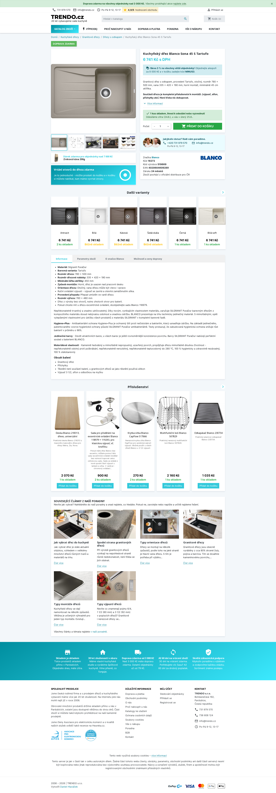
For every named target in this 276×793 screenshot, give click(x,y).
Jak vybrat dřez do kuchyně (71, 542)
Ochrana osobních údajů (138, 715)
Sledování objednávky (172, 693)
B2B (127, 732)
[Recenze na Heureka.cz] (91, 736)
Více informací (155, 103)
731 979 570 (61, 10)
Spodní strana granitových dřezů (114, 544)
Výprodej (89, 29)
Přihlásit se (166, 698)
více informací (159, 755)
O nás (128, 702)
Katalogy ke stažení (136, 711)
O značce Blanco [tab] (114, 258)
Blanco (155, 157)
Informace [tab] (61, 258)
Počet (146, 126)
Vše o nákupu (193, 29)
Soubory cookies (134, 719)
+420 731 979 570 (177, 142)
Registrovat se (168, 702)
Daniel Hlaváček (69, 786)
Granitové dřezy (193, 542)
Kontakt (214, 29)
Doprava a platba (149, 29)
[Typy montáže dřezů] (73, 585)
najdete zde (179, 3)
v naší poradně (99, 631)
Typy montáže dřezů (67, 604)
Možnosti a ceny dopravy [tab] (148, 258)
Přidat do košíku (198, 126)
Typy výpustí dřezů (109, 604)
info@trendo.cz (83, 10)
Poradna (172, 29)
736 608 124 (206, 715)
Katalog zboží (63, 29)
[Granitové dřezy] (202, 524)
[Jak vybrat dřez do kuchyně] (73, 524)
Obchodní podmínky (136, 698)
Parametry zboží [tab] (86, 258)
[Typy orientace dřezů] (159, 524)
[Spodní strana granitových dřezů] (116, 524)
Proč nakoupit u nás (117, 29)
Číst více (58, 563)
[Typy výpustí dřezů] (116, 585)
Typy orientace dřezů (154, 542)
